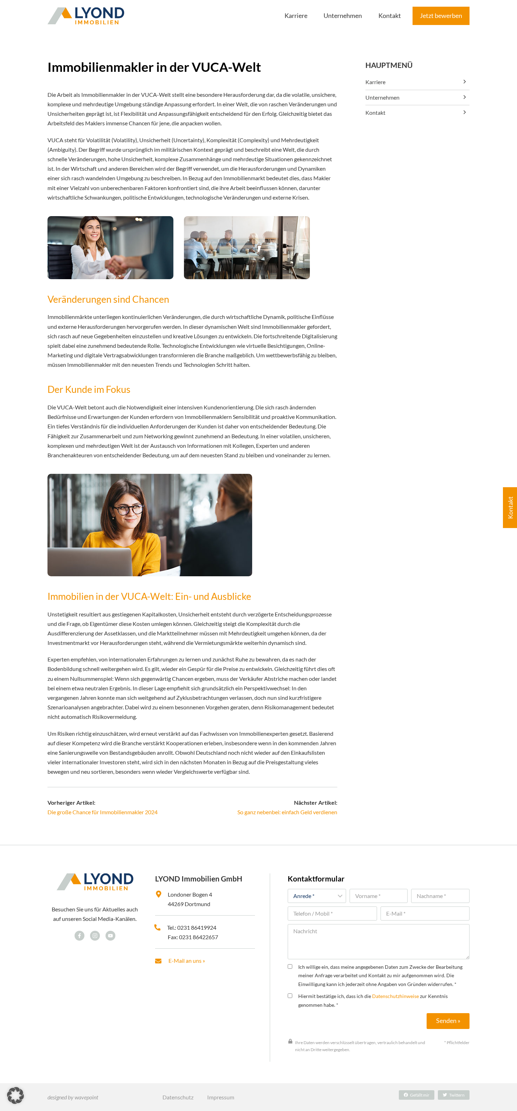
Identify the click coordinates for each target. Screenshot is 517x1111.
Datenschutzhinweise (395, 996)
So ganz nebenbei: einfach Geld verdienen (287, 812)
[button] (15, 1095)
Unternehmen (382, 97)
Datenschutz (177, 1097)
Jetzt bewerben (441, 15)
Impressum (220, 1097)
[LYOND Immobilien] (85, 15)
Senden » (448, 1020)
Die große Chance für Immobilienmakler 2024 (102, 812)
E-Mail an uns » (186, 960)
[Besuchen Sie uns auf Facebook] (79, 936)
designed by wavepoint (72, 1097)
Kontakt (375, 112)
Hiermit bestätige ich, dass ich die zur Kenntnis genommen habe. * (373, 1000)
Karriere (375, 82)
